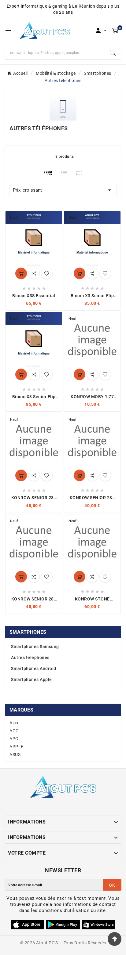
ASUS (14, 754)
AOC (14, 730)
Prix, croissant (63, 190)
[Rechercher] (113, 52)
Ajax (13, 722)
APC (13, 738)
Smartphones (27, 632)
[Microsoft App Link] (98, 924)
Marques (21, 710)
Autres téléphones (30, 657)
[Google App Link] (63, 924)
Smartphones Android (33, 668)
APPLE (16, 746)
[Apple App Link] (27, 924)
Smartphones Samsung (35, 646)
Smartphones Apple (31, 679)
